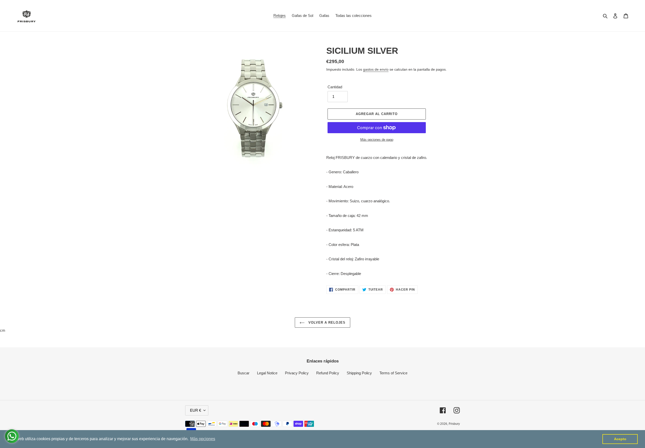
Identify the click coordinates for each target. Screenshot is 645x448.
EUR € (195, 410)
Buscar (243, 373)
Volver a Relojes (326, 322)
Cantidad (335, 87)
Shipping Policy (359, 373)
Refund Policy (327, 373)
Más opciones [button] (202, 439)
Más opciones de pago (376, 140)
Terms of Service (393, 373)
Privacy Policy (297, 373)
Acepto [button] (620, 439)
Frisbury (454, 424)
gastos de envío (376, 69)
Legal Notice (267, 373)
